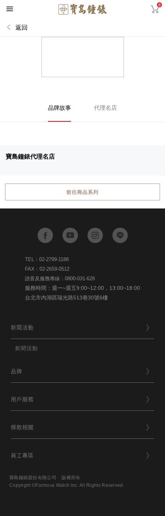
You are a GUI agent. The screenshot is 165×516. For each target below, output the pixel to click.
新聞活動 (22, 327)
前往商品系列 (82, 192)
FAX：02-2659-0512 (47, 269)
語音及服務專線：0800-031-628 (60, 278)
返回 (21, 27)
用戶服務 (22, 399)
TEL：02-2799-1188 (47, 259)
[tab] (82, 327)
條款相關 (22, 427)
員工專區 (22, 455)
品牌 (16, 371)
